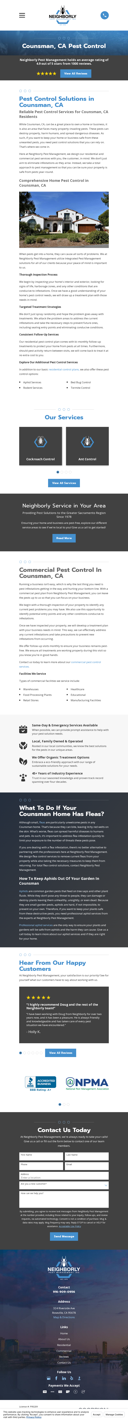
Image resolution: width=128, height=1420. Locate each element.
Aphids (23, 891)
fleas (42, 822)
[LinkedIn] (64, 1378)
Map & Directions (64, 1317)
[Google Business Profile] (49, 1378)
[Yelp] (72, 1378)
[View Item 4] (33, 1053)
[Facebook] (56, 1378)
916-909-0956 (64, 1291)
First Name (26, 1155)
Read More (64, 538)
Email (69, 1164)
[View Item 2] (24, 1053)
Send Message (64, 1236)
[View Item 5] (66, 472)
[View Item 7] (70, 472)
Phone (24, 1164)
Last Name (72, 1155)
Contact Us (64, 1362)
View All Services (64, 483)
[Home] (62, 15)
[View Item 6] (41, 1053)
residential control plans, (64, 369)
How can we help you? (32, 1193)
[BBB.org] (79, 1378)
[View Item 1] (58, 472)
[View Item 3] (62, 472)
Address (25, 1174)
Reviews (64, 1356)
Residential (64, 1345)
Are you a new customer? (34, 1184)
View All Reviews (75, 74)
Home (64, 1333)
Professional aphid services (36, 925)
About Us (64, 1339)
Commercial (64, 1351)
